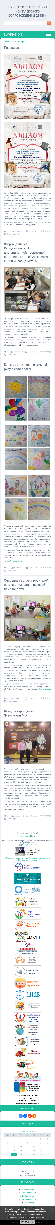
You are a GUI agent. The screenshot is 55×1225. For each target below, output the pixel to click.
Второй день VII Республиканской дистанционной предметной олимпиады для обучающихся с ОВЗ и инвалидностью (27, 252)
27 (27, 1154)
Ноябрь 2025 (27, 1131)
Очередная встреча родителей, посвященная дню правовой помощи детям (26, 584)
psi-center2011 (18, 231)
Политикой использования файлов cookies (25, 1217)
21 (34, 1151)
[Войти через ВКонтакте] (25, 1116)
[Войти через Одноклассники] (34, 1116)
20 (27, 1151)
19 (21, 1151)
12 (21, 1147)
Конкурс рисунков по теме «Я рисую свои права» (25, 366)
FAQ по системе (28, 1196)
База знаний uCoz (29, 1199)
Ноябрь (21, 42)
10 (7, 1147)
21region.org (29, 1203)
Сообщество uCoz (29, 1193)
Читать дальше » (17, 561)
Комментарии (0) (13, 234)
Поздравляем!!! (15, 48)
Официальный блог (29, 1189)
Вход (33, 836)
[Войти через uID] (21, 1116)
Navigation (13, 34)
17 (7, 1151)
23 (47, 1151)
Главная (7, 42)
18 (14, 1151)
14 (34, 1147)
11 (14, 1147)
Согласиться (27, 1222)
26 (21, 1154)
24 (7, 1154)
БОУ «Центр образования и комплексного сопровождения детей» (27, 11)
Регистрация (25, 836)
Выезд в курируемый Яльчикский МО (19, 713)
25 (14, 1154)
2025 (14, 42)
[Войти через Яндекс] (30, 1116)
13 (27, 1147)
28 (34, 1154)
